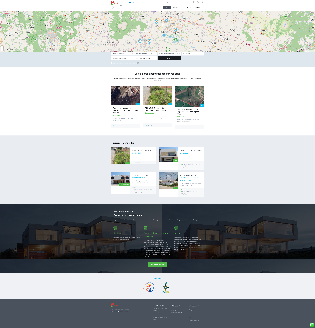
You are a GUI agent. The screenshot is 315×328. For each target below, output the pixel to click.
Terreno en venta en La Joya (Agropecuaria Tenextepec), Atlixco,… (188, 111)
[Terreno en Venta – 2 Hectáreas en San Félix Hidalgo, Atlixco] (149, 41)
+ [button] (2, 47)
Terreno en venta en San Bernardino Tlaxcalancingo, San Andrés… (125, 110)
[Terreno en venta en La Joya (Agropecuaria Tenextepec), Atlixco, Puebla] (140, 41)
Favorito (171, 2)
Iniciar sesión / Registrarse (183, 2)
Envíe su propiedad (157, 264)
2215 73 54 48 (133, 2)
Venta (172, 310)
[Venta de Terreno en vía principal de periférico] (175, 30)
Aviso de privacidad (194, 320)
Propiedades (177, 7)
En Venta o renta (175, 312)
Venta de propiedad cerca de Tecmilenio (194, 175)
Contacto (198, 7)
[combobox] (122, 53)
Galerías (188, 7)
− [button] (2, 49)
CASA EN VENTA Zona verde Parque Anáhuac (196, 150)
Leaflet (305, 51)
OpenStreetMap (311, 51)
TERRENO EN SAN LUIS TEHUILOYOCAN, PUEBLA (150, 150)
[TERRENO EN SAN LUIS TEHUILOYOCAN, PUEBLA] (156, 22)
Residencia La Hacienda (140, 175)
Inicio (167, 7)
